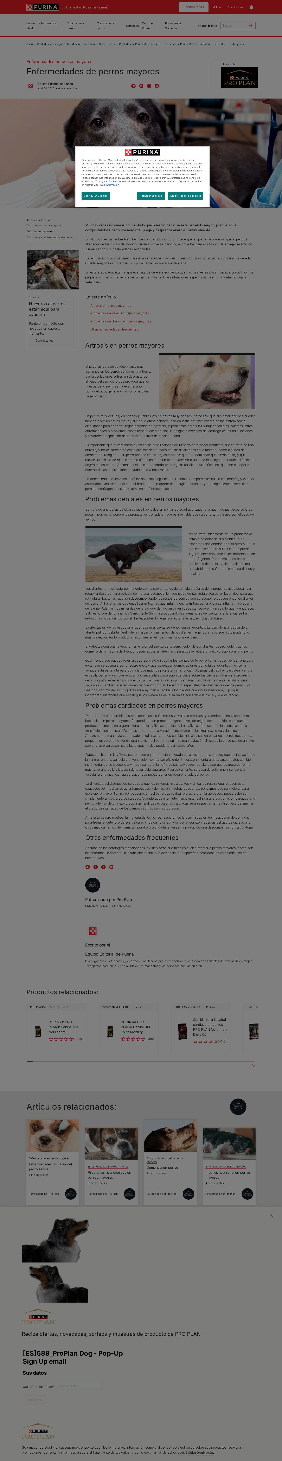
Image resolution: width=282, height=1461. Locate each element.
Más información (109, 184)
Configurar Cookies (96, 195)
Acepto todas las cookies (185, 195)
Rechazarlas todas (151, 195)
